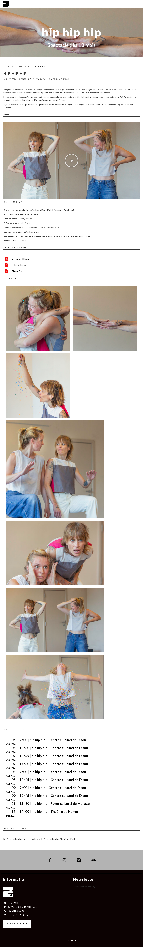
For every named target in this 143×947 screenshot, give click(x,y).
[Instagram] (64, 860)
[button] (71, 161)
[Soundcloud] (93, 860)
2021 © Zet (71, 940)
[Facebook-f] (50, 860)
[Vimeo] (79, 860)
